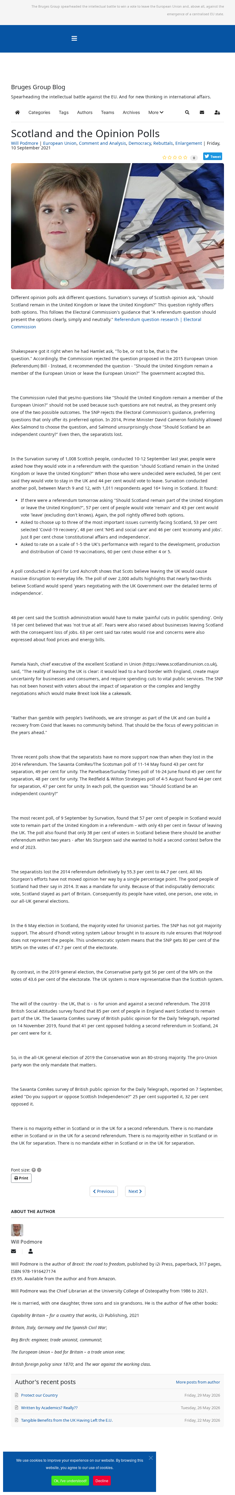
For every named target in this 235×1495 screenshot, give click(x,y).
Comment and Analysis (102, 143)
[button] (155, 112)
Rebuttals (163, 143)
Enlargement (188, 143)
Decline (101, 1480)
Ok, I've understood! (70, 1480)
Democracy (140, 143)
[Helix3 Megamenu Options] (74, 38)
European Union (59, 143)
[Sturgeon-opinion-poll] (117, 228)
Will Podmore (24, 143)
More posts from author (198, 1382)
